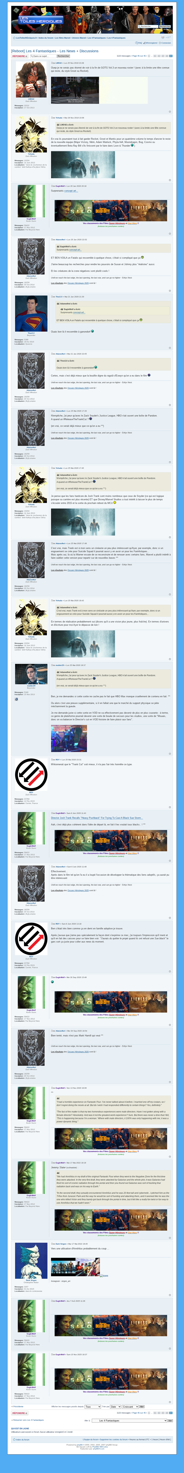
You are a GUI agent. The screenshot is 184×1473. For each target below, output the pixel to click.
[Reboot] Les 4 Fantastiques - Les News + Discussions (54, 51)
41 (155, 56)
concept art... (71, 190)
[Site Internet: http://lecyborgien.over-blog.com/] (16, 699)
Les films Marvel (62, 38)
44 (167, 56)
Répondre (15, 55)
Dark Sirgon (61, 1244)
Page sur (139, 56)
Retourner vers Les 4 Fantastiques (28, 1420)
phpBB (80, 1445)
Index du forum (46, 38)
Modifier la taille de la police (168, 37)
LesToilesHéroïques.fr (26, 38)
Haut (170, 112)
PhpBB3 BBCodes (100, 1447)
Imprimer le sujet (163, 37)
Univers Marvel (79, 38)
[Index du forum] (14, 8)
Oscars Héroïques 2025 (78, 283)
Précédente (18, 1406)
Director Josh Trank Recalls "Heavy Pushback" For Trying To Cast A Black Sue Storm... (97, 818)
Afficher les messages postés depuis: (68, 1406)
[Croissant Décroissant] (133, 1406)
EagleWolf (60, 186)
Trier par (106, 1406)
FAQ (140, 43)
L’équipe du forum (90, 1439)
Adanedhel (60, 240)
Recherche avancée (162, 29)
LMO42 (59, 63)
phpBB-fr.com (98, 1449)
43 (163, 56)
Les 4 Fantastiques (97, 38)
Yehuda (59, 118)
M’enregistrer (152, 43)
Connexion (166, 43)
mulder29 (60, 665)
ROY (58, 760)
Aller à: (87, 1420)
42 (159, 56)
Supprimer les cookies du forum (114, 1439)
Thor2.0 (59, 297)
